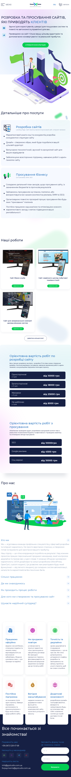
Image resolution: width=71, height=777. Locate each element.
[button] (6, 4)
